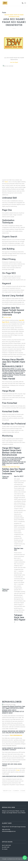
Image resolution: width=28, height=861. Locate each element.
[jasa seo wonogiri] (14, 43)
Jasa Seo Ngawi (14, 62)
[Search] (21, 3)
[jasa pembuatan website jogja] (14, 317)
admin (23, 790)
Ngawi (6, 181)
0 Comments (16, 790)
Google (18, 770)
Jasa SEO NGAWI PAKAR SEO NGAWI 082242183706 (14, 22)
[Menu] (25, 3)
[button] (24, 857)
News (17, 16)
